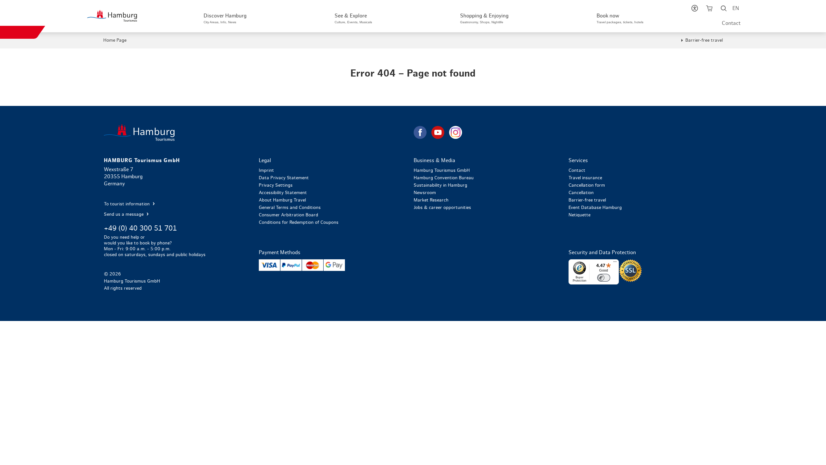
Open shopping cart (709, 9)
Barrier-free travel (704, 40)
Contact (731, 23)
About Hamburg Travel (282, 200)
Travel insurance (585, 178)
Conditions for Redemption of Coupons (298, 222)
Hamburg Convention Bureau (444, 178)
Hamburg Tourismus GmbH (442, 170)
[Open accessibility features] (694, 9)
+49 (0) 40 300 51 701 (140, 228)
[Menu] (615, 263)
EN (735, 8)
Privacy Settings (276, 185)
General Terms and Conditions (290, 207)
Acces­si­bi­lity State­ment (283, 193)
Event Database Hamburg (595, 207)
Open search (723, 9)
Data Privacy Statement (284, 178)
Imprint (266, 170)
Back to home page (258, 132)
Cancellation (581, 193)
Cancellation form (587, 185)
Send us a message (124, 214)
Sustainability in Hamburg (440, 185)
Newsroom (425, 193)
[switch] (603, 278)
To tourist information (127, 204)
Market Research (431, 200)
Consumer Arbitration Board (288, 215)
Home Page (114, 40)
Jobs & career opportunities (442, 207)
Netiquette (579, 215)
